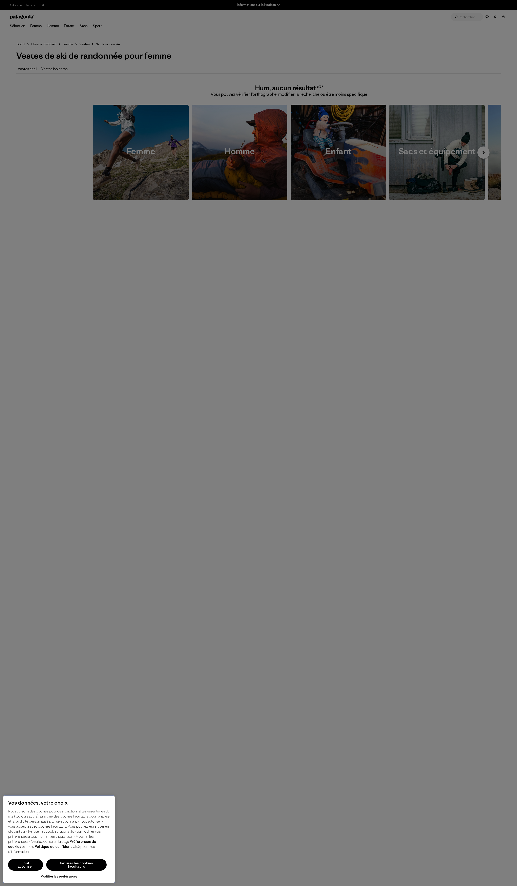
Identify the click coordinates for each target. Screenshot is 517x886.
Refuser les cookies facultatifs (76, 865)
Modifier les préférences (59, 876)
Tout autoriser (25, 865)
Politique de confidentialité (57, 846)
